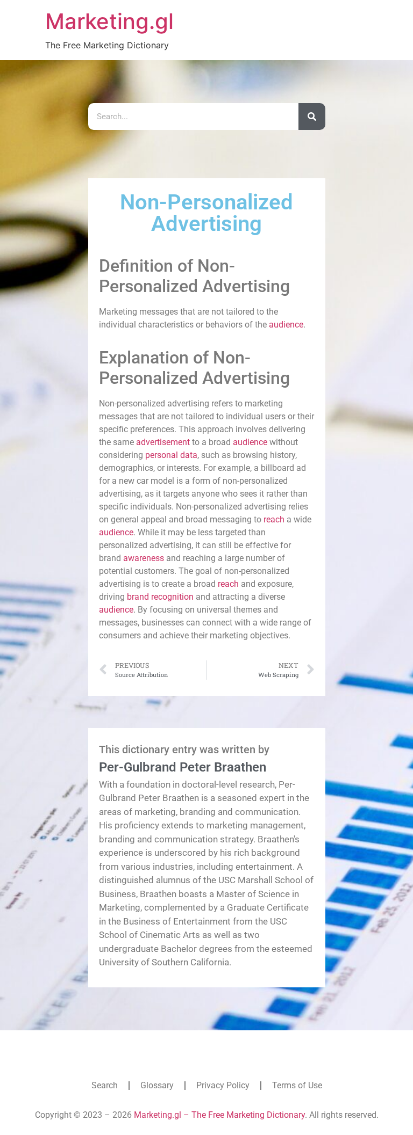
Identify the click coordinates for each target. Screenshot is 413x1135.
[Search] (311, 116)
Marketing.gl (109, 21)
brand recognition (160, 597)
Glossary (157, 1085)
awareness (143, 558)
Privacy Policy (223, 1085)
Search (104, 1085)
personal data (171, 455)
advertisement (163, 442)
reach (274, 519)
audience (286, 324)
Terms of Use (297, 1085)
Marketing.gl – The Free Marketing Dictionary (219, 1115)
